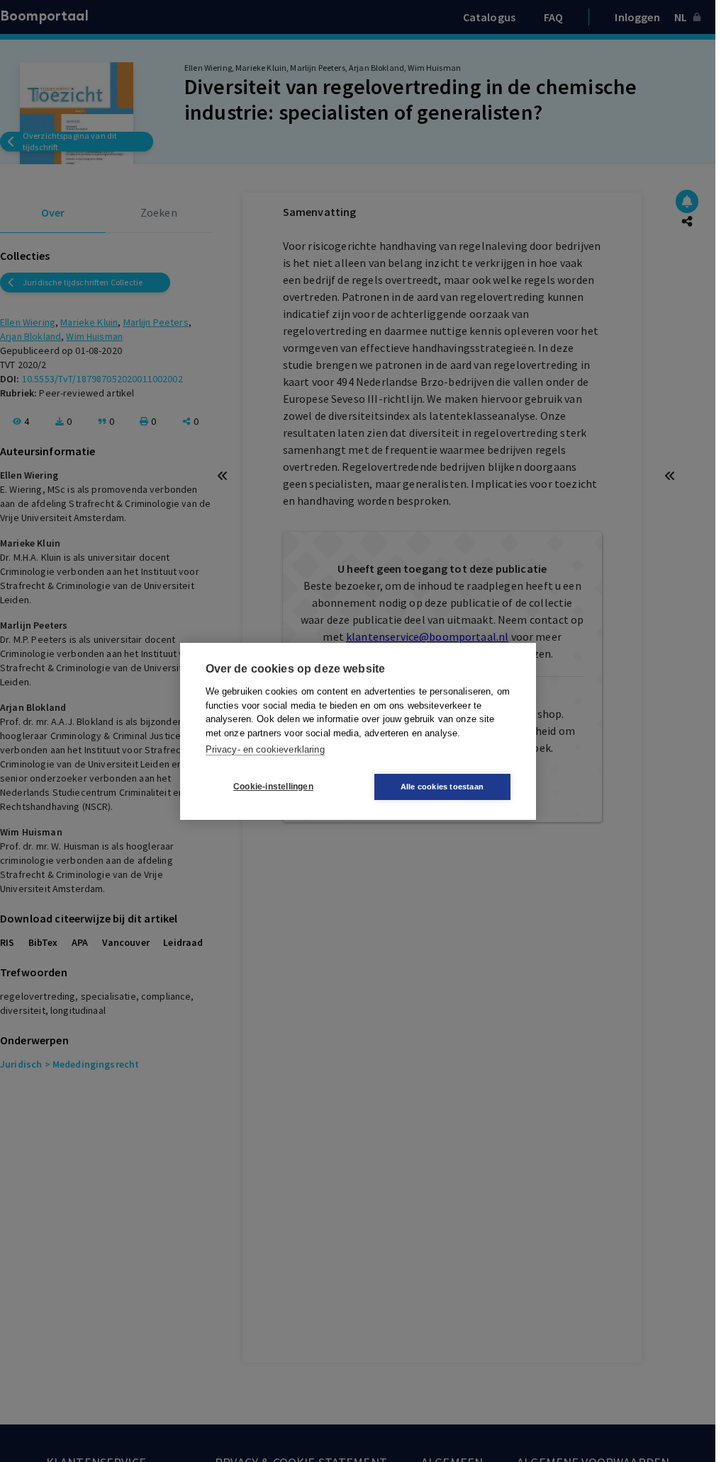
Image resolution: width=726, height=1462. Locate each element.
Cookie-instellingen (273, 787)
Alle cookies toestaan (442, 786)
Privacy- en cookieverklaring (265, 749)
